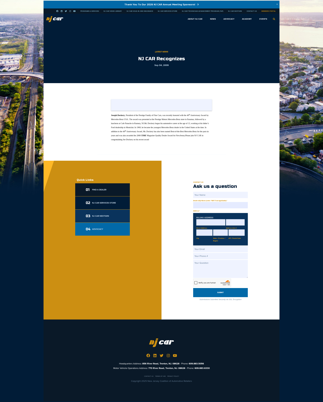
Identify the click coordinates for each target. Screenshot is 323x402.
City (197, 238)
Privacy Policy (173, 376)
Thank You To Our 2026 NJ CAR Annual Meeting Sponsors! (160, 4)
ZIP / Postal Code (234, 238)
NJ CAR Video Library (113, 11)
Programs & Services (89, 11)
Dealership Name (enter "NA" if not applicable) (210, 201)
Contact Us (252, 11)
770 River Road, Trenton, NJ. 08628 (166, 368)
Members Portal (268, 11)
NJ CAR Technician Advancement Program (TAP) (202, 11)
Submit (220, 292)
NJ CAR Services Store (167, 11)
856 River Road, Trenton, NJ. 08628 (160, 363)
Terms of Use (160, 376)
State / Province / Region (219, 239)
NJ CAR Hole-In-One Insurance (140, 11)
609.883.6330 (202, 368)
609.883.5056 (196, 363)
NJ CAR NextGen (235, 11)
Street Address (201, 228)
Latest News (161, 52)
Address (196, 211)
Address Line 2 (231, 228)
